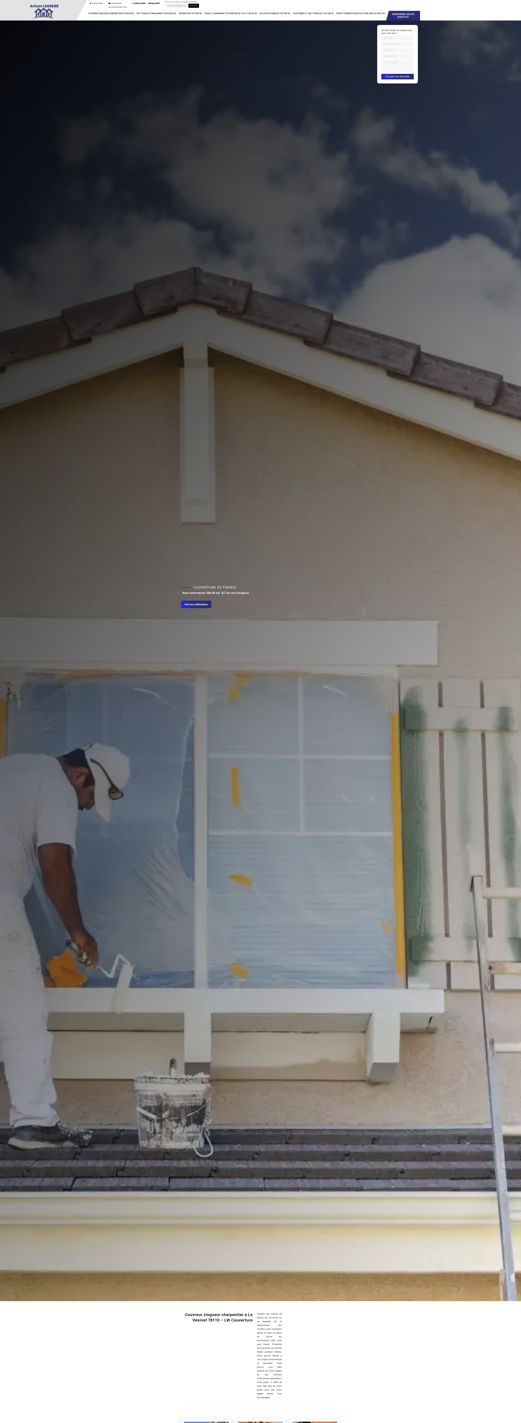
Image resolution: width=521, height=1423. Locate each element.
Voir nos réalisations (196, 604)
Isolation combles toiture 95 (275, 13)
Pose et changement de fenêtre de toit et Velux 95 (230, 13)
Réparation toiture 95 (190, 13)
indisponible (115, 3)
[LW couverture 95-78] (43, 11)
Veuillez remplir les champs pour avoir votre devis (396, 31)
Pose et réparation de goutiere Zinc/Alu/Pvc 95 (360, 13)
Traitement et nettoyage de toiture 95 (313, 13)
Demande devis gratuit (403, 15)
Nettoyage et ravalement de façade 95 (156, 13)
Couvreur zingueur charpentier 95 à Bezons (111, 13)
